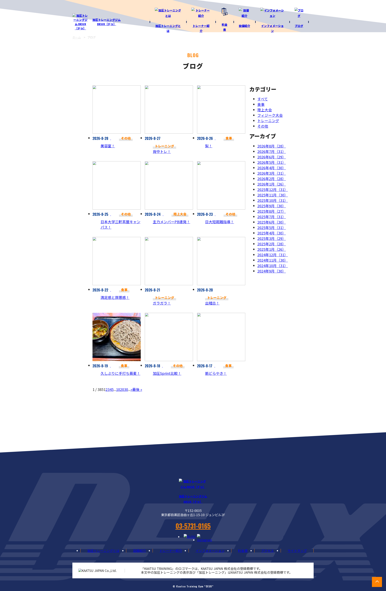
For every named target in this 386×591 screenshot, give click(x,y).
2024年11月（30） (272, 260)
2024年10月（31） (272, 265)
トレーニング (268, 120)
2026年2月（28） (271, 178)
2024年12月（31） (272, 254)
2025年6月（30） (271, 222)
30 (126, 389)
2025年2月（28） (271, 243)
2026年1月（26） (271, 184)
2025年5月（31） (271, 227)
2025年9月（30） (271, 205)
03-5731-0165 (193, 525)
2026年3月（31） (271, 173)
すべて (262, 98)
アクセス (267, 550)
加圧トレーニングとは (103, 550)
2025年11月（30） (272, 194)
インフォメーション (210, 550)
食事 (261, 104)
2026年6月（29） (271, 156)
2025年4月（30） (271, 233)
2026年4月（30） (271, 167)
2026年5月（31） (271, 162)
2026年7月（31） (271, 151)
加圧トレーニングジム (193, 499)
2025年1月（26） (271, 249)
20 (122, 389)
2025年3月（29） (271, 238)
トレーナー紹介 (170, 550)
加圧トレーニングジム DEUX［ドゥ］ (106, 22)
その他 (262, 126)
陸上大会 (264, 109)
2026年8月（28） (271, 146)
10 (118, 389)
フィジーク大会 (270, 115)
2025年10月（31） (272, 200)
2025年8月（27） (271, 211)
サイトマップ (297, 550)
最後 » (137, 389)
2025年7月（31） (271, 216)
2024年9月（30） (271, 271)
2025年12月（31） (272, 189)
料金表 (243, 550)
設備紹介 (139, 550)
